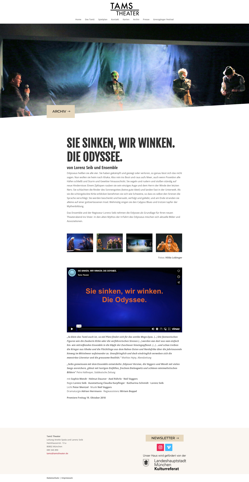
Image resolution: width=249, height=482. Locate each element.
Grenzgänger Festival (163, 19)
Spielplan (102, 19)
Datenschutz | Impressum (60, 478)
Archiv (136, 19)
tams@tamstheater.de (57, 453)
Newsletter (163, 438)
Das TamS (90, 19)
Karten (126, 19)
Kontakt (115, 19)
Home (78, 19)
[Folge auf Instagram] (160, 447)
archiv (59, 111)
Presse (146, 19)
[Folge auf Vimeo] (168, 447)
